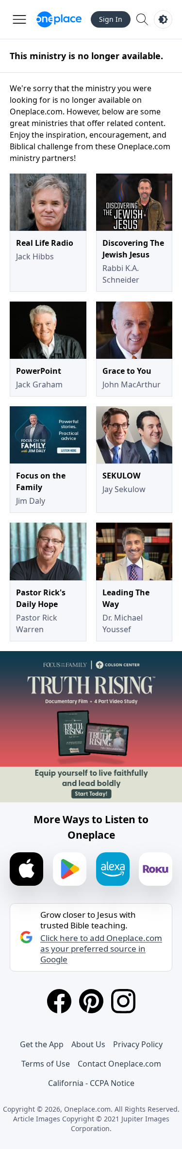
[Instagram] (123, 1001)
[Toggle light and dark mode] (163, 19)
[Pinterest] (91, 1001)
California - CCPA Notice (91, 1083)
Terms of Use (45, 1063)
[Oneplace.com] (59, 19)
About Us (88, 1044)
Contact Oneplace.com (119, 1063)
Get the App (42, 1044)
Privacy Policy (138, 1044)
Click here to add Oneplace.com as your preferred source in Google (101, 949)
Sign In (110, 19)
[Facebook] (59, 1001)
